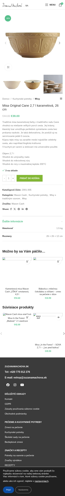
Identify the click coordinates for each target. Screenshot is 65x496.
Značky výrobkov (13, 460)
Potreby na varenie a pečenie (19, 455)
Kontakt (8, 399)
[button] (27, 261)
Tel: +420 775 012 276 (17, 372)
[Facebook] (8, 385)
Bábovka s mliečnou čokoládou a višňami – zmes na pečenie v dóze (48, 291)
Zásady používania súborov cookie (22, 409)
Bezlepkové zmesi (14, 442)
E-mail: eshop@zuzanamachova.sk (26, 377)
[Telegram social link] (27, 209)
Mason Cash (20, 195)
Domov (5, 98)
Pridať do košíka (29, 178)
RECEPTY (10, 465)
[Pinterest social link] (19, 209)
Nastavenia (23, 490)
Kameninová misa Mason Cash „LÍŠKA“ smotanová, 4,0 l (17, 291)
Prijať (8, 490)
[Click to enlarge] (8, 67)
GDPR (8, 404)
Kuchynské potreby (22, 98)
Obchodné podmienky (16, 413)
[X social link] (15, 209)
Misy (37, 98)
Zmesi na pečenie (14, 427)
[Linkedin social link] (23, 209)
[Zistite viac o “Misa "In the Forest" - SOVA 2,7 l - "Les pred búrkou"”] (58, 317)
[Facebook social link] (11, 209)
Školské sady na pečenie (17, 437)
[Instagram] (15, 385)
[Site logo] (15, 4)
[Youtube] (22, 385)
